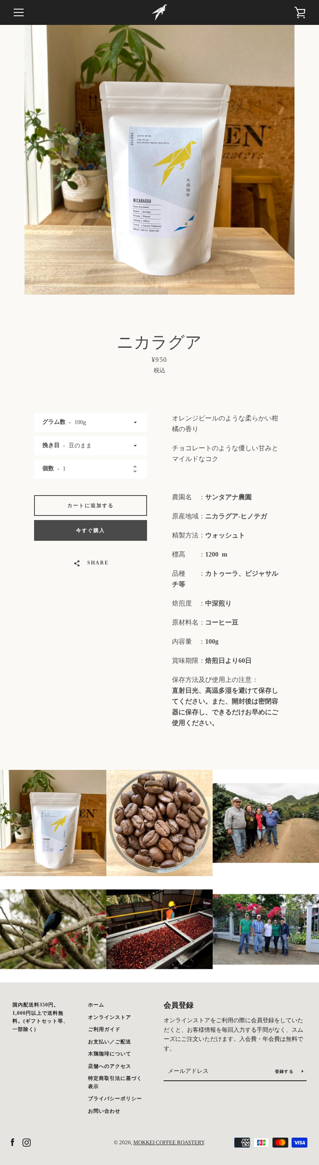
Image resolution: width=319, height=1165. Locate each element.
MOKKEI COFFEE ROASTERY (168, 1142)
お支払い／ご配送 (109, 1042)
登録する (285, 1071)
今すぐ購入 (90, 530)
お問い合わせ (104, 1111)
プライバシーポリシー (115, 1098)
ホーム (96, 1005)
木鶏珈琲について (109, 1054)
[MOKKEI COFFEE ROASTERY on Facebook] (12, 1141)
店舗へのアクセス (109, 1066)
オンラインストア (109, 1017)
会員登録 (179, 1005)
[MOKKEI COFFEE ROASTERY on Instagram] (26, 1141)
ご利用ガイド (104, 1029)
